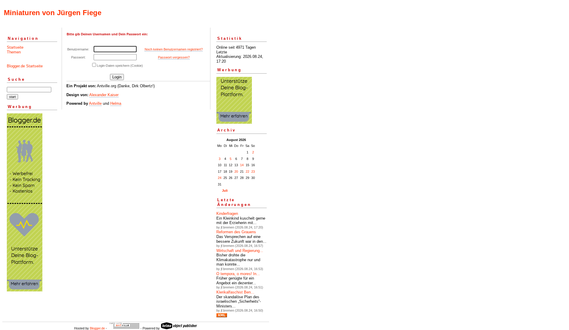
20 (236, 171)
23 (253, 171)
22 (247, 171)
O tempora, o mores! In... (238, 274)
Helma (115, 103)
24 (219, 178)
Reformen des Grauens (236, 232)
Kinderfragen (227, 213)
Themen (14, 52)
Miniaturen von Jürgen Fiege (52, 13)
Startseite (15, 47)
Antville (95, 103)
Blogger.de (97, 328)
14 (242, 165)
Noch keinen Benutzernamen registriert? (174, 49)
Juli (225, 190)
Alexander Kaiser (104, 95)
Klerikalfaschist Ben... (235, 292)
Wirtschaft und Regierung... (239, 250)
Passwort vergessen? (174, 57)
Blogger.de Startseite (25, 66)
